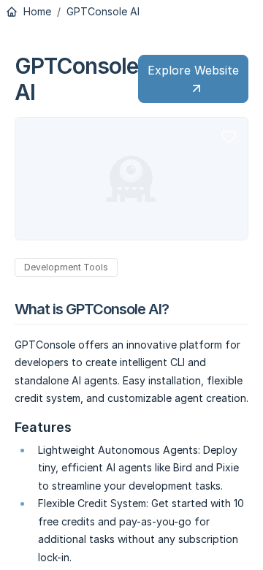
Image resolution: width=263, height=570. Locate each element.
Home (35, 12)
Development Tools (66, 267)
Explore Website (193, 70)
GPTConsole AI (103, 12)
